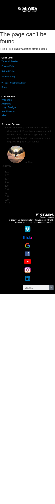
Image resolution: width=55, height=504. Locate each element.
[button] (27, 22)
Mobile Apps (8, 111)
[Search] (51, 287)
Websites (6, 100)
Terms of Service (9, 61)
